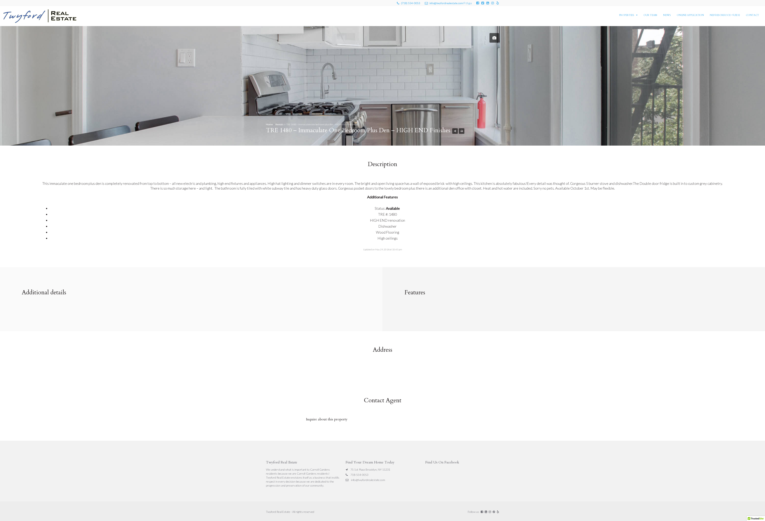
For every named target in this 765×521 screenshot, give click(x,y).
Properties (626, 15)
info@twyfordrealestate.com (368, 480)
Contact (752, 15)
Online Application (690, 15)
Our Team (650, 15)
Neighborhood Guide (725, 15)
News (667, 15)
